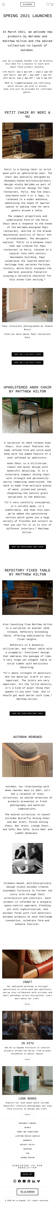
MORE (27, 1004)
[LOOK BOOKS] (27, 1080)
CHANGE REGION (28, 1158)
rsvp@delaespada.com (25, 83)
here (27, 337)
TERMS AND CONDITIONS (27, 1132)
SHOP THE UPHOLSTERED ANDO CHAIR (27, 547)
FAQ (27, 1153)
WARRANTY (27, 1140)
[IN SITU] (27, 1025)
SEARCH (27, 1128)
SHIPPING (27, 1149)
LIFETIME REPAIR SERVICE (27, 1136)
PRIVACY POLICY (27, 1145)
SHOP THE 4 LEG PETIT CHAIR (27, 363)
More (27, 1115)
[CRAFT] (27, 964)
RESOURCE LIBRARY (27, 1123)
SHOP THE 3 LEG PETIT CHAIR (27, 354)
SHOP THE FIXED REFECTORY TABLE (27, 714)
